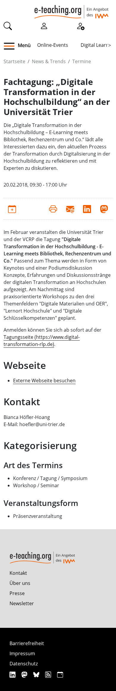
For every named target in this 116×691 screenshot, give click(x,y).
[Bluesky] (37, 674)
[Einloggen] (44, 25)
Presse (17, 593)
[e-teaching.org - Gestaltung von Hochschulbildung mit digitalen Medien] (71, 9)
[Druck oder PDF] (53, 208)
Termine (81, 61)
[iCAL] (60, 674)
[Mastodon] (25, 674)
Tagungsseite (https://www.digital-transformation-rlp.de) (42, 340)
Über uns (20, 583)
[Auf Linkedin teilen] (87, 208)
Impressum (22, 653)
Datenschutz (24, 663)
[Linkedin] (13, 674)
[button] (11, 46)
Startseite (14, 61)
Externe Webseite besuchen (44, 380)
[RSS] (49, 674)
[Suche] (8, 25)
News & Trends (49, 61)
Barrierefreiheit (27, 643)
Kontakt (18, 573)
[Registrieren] (80, 25)
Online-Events (52, 45)
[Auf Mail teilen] (70, 208)
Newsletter (22, 603)
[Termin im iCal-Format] (12, 208)
